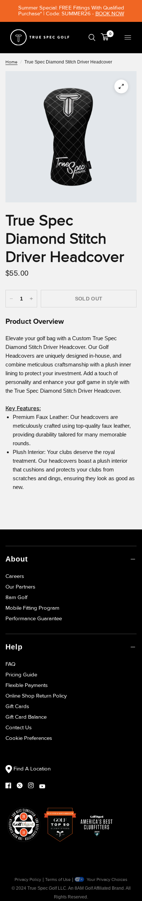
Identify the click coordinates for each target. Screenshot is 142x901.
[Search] (92, 37)
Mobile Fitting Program (32, 608)
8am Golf (16, 597)
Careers (14, 576)
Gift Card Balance (26, 717)
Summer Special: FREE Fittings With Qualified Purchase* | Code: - (71, 10)
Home (11, 62)
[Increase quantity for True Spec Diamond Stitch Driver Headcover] (31, 298)
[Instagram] (33, 785)
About (16, 559)
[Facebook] (11, 785)
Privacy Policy (28, 879)
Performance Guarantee (33, 618)
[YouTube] (45, 786)
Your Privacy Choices (106, 879)
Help (14, 647)
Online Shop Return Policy (36, 695)
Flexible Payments (26, 685)
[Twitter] (22, 785)
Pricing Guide (21, 674)
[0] (103, 37)
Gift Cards (17, 706)
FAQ (10, 664)
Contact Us (18, 727)
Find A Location (31, 768)
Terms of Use (58, 879)
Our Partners (20, 586)
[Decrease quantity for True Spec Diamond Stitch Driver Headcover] (11, 298)
